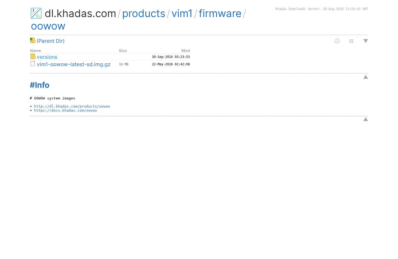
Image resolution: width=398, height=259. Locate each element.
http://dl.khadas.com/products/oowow (71, 106)
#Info (40, 85)
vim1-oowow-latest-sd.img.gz (73, 64)
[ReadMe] (335, 41)
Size (123, 50)
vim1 (182, 13)
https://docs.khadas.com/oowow (64, 110)
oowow (48, 26)
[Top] (362, 41)
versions (47, 57)
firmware (220, 13)
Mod (185, 50)
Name (35, 50)
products (143, 13)
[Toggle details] (349, 41)
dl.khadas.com (80, 13)
